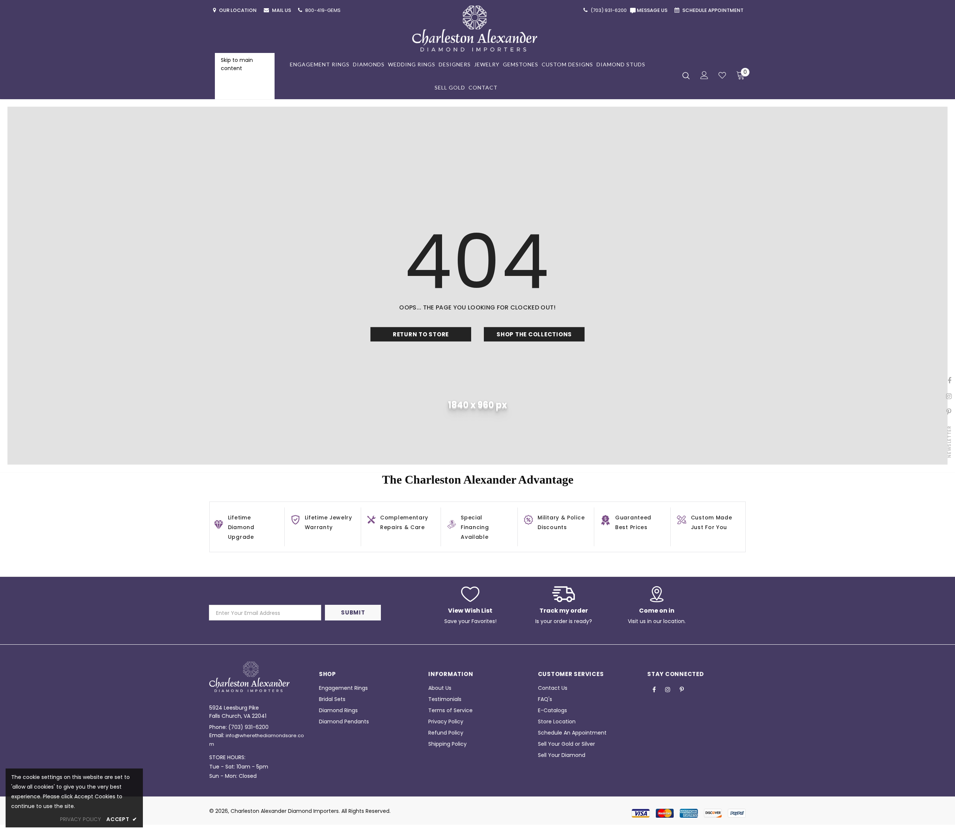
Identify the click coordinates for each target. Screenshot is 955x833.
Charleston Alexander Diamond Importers (285, 811)
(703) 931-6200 (248, 727)
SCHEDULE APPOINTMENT (713, 10)
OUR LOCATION (238, 10)
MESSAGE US (653, 10)
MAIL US (282, 10)
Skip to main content (237, 64)
